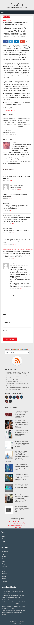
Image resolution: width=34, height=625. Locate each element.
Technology (5, 581)
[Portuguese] (18, 350)
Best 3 (3, 559)
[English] (9, 350)
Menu (2, 12)
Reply (11, 180)
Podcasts (4, 573)
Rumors (4, 578)
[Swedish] (22, 350)
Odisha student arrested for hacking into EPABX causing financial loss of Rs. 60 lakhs (13, 597)
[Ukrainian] (25, 350)
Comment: (5, 299)
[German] (12, 350)
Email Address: (7, 322)
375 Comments (21, 36)
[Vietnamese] (27, 350)
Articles (4, 556)
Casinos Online (17, 527)
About (3, 536)
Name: (4, 314)
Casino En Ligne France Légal (17, 522)
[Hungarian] (14, 350)
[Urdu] (26, 350)
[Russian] (19, 350)
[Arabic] (5, 350)
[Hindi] (13, 350)
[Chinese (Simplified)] (6, 350)
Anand (7, 36)
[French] (10, 350)
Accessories (5, 551)
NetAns (17, 4)
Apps (3, 554)
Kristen (5, 174)
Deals (3, 561)
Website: (5, 330)
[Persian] (17, 350)
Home (4, 20)
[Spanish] (21, 350)
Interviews (4, 566)
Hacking (13, 110)
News (9, 20)
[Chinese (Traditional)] (8, 350)
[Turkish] (23, 350)
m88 (4, 237)
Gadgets (4, 563)
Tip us (3, 541)
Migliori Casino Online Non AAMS (17, 525)
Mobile (3, 568)
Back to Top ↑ (17, 623)
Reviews (4, 576)
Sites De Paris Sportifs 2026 (17, 523)
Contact (4, 538)
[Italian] (16, 350)
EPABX (8, 110)
